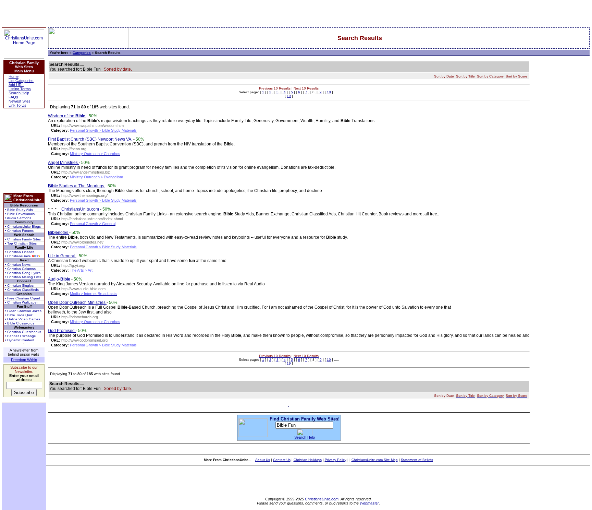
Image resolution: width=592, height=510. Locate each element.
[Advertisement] (24, 150)
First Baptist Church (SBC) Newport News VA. (90, 139)
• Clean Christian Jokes (23, 311)
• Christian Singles (19, 285)
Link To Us (17, 105)
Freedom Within (24, 360)
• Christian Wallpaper (21, 302)
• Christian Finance (20, 252)
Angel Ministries (63, 162)
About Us (262, 460)
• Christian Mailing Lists (23, 277)
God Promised (62, 330)
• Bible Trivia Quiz (19, 315)
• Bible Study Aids (19, 210)
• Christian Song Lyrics (22, 273)
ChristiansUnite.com (80, 209)
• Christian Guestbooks (23, 332)
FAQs (13, 97)
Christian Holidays (308, 460)
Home (13, 76)
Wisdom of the (66, 116)
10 (329, 92)
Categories (82, 53)
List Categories (21, 81)
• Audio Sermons (18, 218)
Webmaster (369, 503)
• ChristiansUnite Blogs (23, 226)
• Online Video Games (22, 319)
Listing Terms (20, 89)
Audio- (59, 279)
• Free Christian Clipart (22, 298)
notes (58, 232)
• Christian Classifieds (22, 290)
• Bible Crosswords (19, 323)
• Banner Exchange (20, 336)
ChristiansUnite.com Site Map (375, 460)
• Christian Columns (20, 269)
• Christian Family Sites (23, 239)
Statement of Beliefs (417, 460)
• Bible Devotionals (20, 214)
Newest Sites (19, 101)
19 (289, 96)
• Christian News (17, 264)
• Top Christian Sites (21, 243)
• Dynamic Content (19, 340)
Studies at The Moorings (76, 185)
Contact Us (282, 460)
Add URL (16, 85)
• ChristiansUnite (22, 256)
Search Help (19, 93)
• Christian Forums (19, 231)
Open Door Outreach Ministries (77, 302)
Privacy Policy (335, 460)
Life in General (62, 255)
